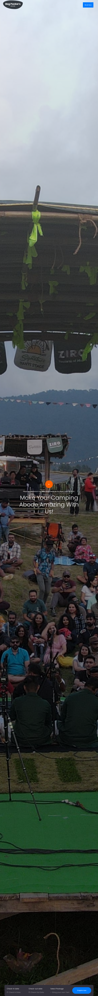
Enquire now (81, 990)
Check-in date (13, 988)
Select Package (57, 988)
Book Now (88, 5)
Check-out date (35, 988)
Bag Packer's (12, 4)
